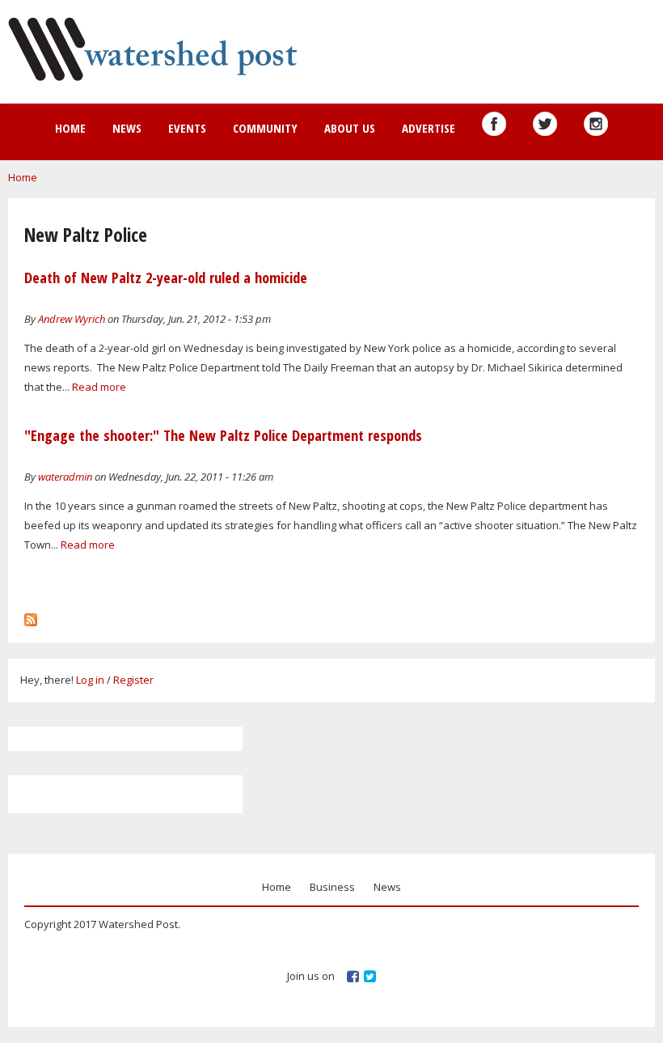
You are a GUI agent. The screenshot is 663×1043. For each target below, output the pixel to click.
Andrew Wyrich (71, 319)
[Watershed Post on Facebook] (494, 124)
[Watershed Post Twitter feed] (545, 124)
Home (70, 128)
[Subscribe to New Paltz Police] (30, 615)
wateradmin (65, 476)
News (126, 128)
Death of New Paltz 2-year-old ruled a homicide (165, 277)
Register (133, 679)
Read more (99, 386)
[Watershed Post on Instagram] (596, 124)
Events (187, 128)
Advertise (428, 128)
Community (265, 128)
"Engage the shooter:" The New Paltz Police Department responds (223, 435)
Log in (90, 679)
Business (332, 887)
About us (349, 128)
